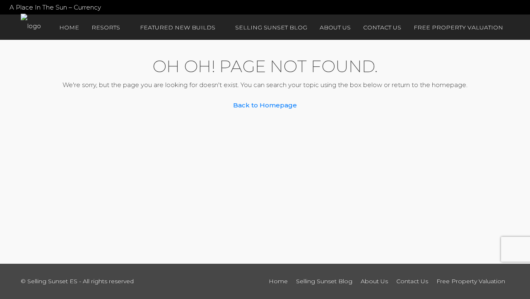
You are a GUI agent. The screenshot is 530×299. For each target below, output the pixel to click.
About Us (335, 27)
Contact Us (382, 27)
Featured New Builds (177, 27)
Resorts (106, 27)
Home (69, 27)
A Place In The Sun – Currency (55, 7)
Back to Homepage (265, 105)
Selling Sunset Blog (271, 27)
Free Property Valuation (458, 27)
